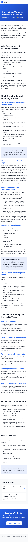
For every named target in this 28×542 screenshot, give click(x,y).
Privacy (23, 536)
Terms (11, 538)
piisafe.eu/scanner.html (12, 230)
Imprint (16, 538)
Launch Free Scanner (14, 523)
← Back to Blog (7, 8)
